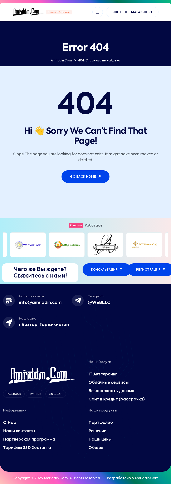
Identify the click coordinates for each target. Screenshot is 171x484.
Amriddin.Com (146, 478)
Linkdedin (55, 394)
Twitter (35, 394)
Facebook (14, 394)
